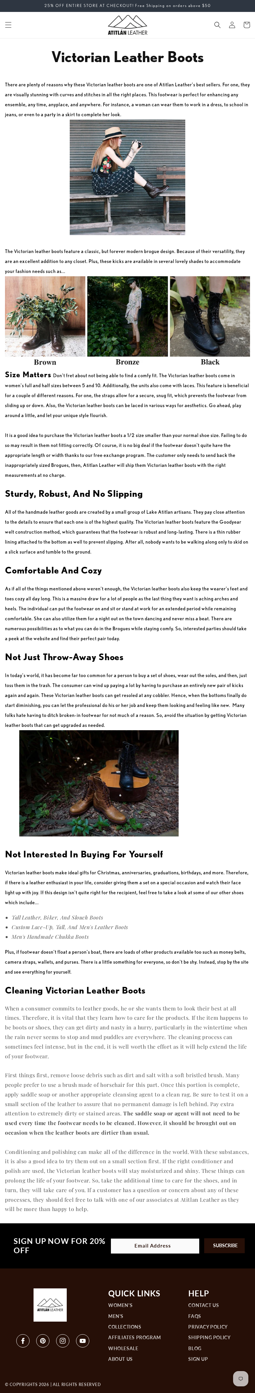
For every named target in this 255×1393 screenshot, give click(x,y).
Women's (120, 1305)
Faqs (194, 1316)
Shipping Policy (209, 1337)
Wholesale (123, 1348)
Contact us (203, 1305)
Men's (116, 1316)
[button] (8, 25)
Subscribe (225, 1245)
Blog (194, 1348)
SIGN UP (198, 1358)
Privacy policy (207, 1326)
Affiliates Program (134, 1337)
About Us (120, 1358)
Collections (124, 1326)
